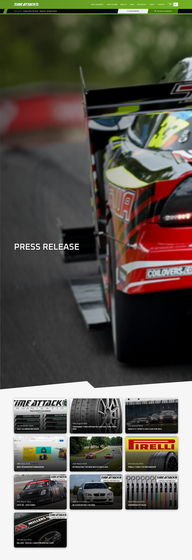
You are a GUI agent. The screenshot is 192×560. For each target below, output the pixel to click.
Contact (161, 4)
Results (123, 4)
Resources (141, 4)
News (132, 4)
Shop (152, 4)
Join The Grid (112, 4)
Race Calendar (97, 4)
